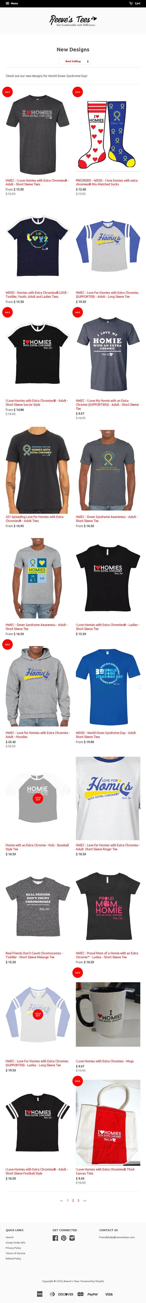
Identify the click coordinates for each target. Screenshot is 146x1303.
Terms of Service (15, 1253)
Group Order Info (15, 1242)
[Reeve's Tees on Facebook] (55, 1239)
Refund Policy (13, 1258)
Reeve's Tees (71, 1281)
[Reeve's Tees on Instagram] (72, 1239)
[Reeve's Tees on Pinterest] (64, 1239)
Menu (14, 3)
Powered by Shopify (92, 1281)
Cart (137, 3)
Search (9, 1237)
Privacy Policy (13, 1247)
